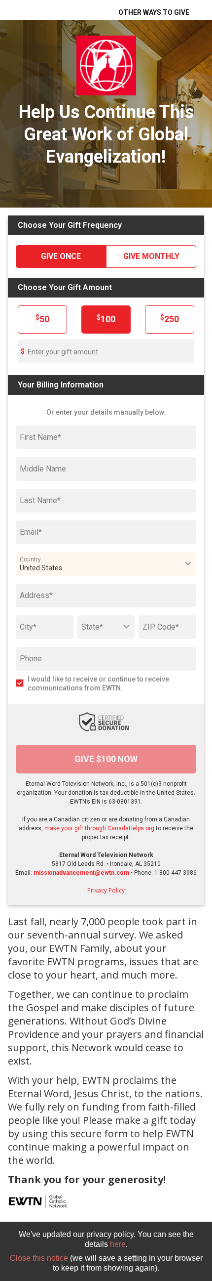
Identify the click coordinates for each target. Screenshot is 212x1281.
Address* (36, 595)
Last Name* (40, 500)
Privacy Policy (106, 890)
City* (28, 627)
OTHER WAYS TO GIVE (153, 12)
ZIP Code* (160, 627)
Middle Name (43, 468)
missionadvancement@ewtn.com (81, 872)
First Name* (40, 437)
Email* (31, 532)
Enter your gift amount (63, 352)
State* (92, 627)
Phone (31, 658)
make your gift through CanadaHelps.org (99, 828)
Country (30, 559)
